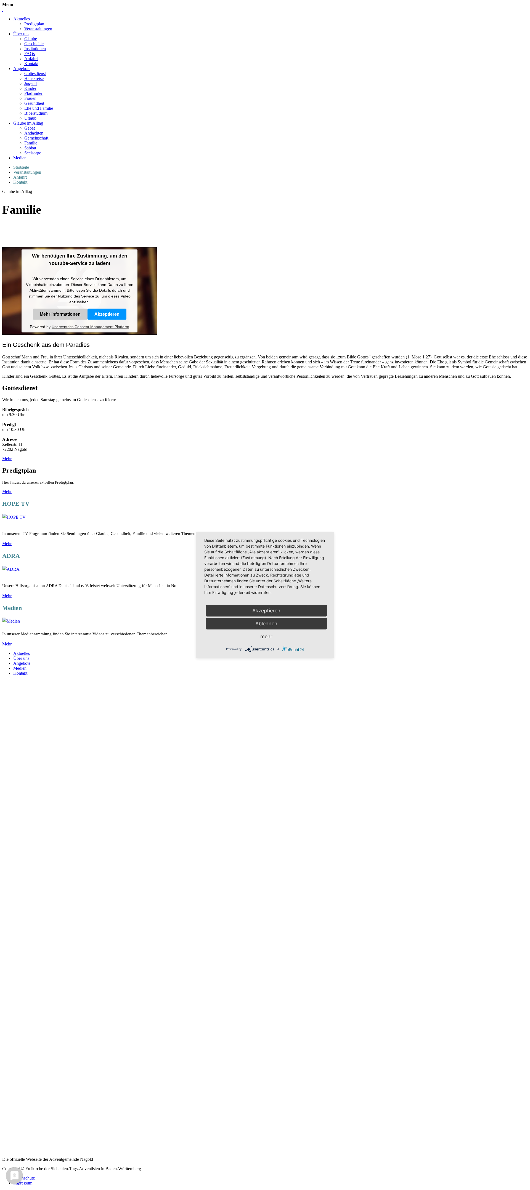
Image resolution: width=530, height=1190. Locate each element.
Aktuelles (21, 19)
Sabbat (30, 148)
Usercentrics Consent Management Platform (90, 327)
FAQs (29, 53)
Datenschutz (24, 1178)
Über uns (21, 33)
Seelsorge (32, 153)
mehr (266, 636)
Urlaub (30, 118)
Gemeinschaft (36, 138)
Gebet (29, 128)
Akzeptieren (107, 314)
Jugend (30, 83)
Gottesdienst (35, 73)
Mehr (7, 458)
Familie (30, 143)
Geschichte (34, 43)
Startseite (21, 167)
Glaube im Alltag (28, 123)
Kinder (30, 88)
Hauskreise (34, 78)
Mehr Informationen (60, 314)
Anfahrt (31, 58)
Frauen (30, 98)
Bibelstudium (35, 113)
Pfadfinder (33, 93)
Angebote (21, 68)
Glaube (30, 38)
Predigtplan (34, 24)
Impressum (22, 1183)
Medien (19, 158)
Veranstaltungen (38, 28)
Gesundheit (34, 103)
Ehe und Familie (38, 108)
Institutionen (35, 48)
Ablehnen (266, 623)
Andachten (33, 133)
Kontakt (31, 63)
